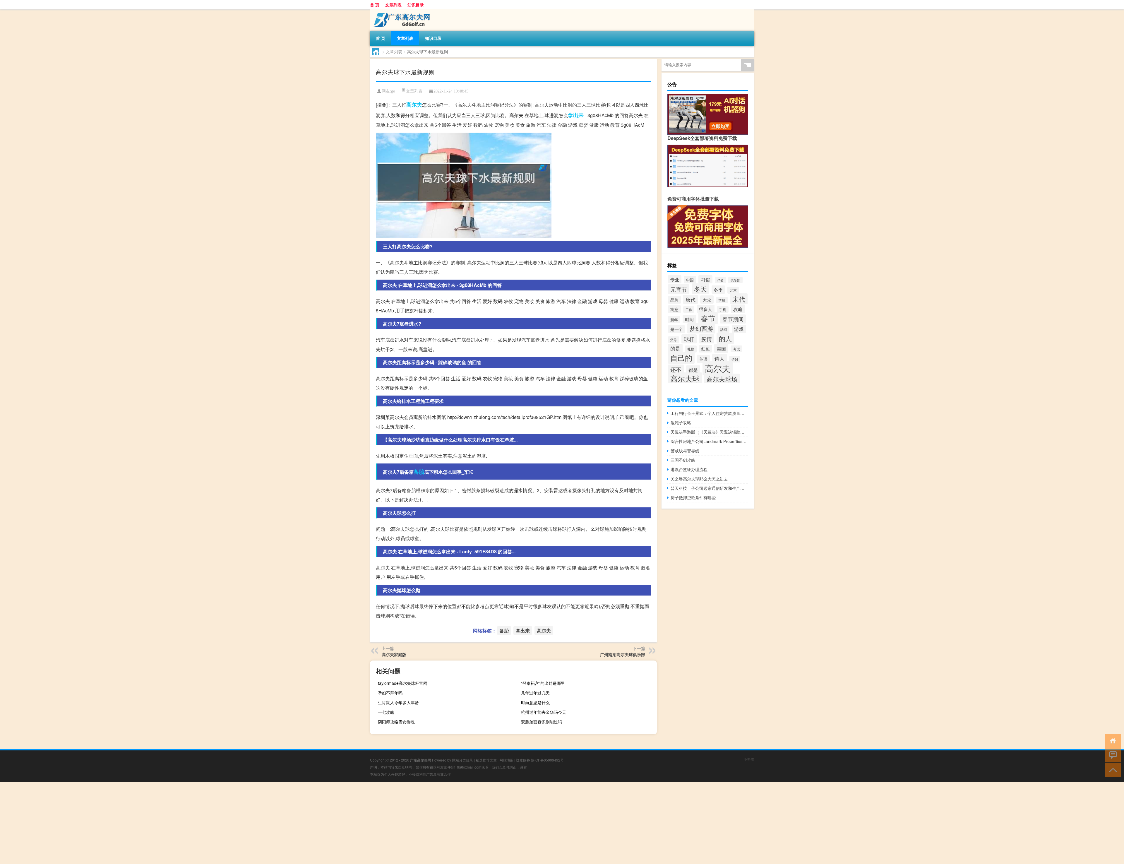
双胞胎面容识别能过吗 (541, 722)
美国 (721, 348)
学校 (721, 300)
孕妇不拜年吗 (390, 693)
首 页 (374, 5)
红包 (705, 349)
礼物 (690, 349)
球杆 (689, 339)
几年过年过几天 (535, 693)
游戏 (738, 329)
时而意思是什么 (535, 702)
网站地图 (506, 759)
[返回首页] (1111, 740)
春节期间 (732, 319)
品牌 (674, 300)
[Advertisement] (175, 823)
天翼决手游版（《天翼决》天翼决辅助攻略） (709, 432)
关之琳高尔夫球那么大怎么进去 (699, 479)
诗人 (719, 358)
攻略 (738, 308)
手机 (722, 309)
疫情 (706, 339)
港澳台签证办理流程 (689, 469)
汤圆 (723, 329)
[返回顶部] (1111, 769)
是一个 (676, 329)
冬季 (718, 289)
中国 (690, 280)
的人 (725, 338)
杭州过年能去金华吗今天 (543, 712)
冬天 (700, 288)
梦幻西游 (701, 328)
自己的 (681, 358)
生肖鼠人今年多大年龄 (398, 702)
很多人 (705, 309)
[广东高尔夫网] (400, 11)
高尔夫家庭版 (394, 654)
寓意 (674, 309)
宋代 (738, 298)
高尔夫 (414, 104)
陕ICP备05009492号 (547, 759)
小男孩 (748, 759)
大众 (706, 299)
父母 (673, 339)
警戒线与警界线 (685, 451)
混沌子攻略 (681, 422)
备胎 (419, 471)
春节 (708, 318)
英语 (703, 359)
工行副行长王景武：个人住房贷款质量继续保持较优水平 (709, 413)
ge (393, 91)
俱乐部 (735, 280)
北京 (733, 290)
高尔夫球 (685, 378)
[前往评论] (1111, 755)
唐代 (690, 299)
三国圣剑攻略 (683, 460)
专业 (674, 279)
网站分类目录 (462, 759)
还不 (675, 369)
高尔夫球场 (722, 378)
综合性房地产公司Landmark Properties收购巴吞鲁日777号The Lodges (709, 441)
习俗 (705, 279)
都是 (693, 369)
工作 (689, 309)
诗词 (734, 359)
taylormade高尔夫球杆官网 (402, 683)
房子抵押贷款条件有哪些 (693, 497)
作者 (720, 280)
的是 (675, 348)
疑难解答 (523, 759)
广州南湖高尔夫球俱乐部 (622, 654)
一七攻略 (386, 712)
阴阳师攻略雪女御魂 (396, 722)
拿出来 (576, 115)
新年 (674, 319)
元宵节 (678, 289)
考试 (736, 348)
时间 (689, 319)
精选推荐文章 (486, 759)
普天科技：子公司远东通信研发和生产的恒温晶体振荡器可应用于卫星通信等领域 (709, 488)
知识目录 (415, 5)
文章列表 (393, 5)
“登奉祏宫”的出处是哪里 (543, 683)
